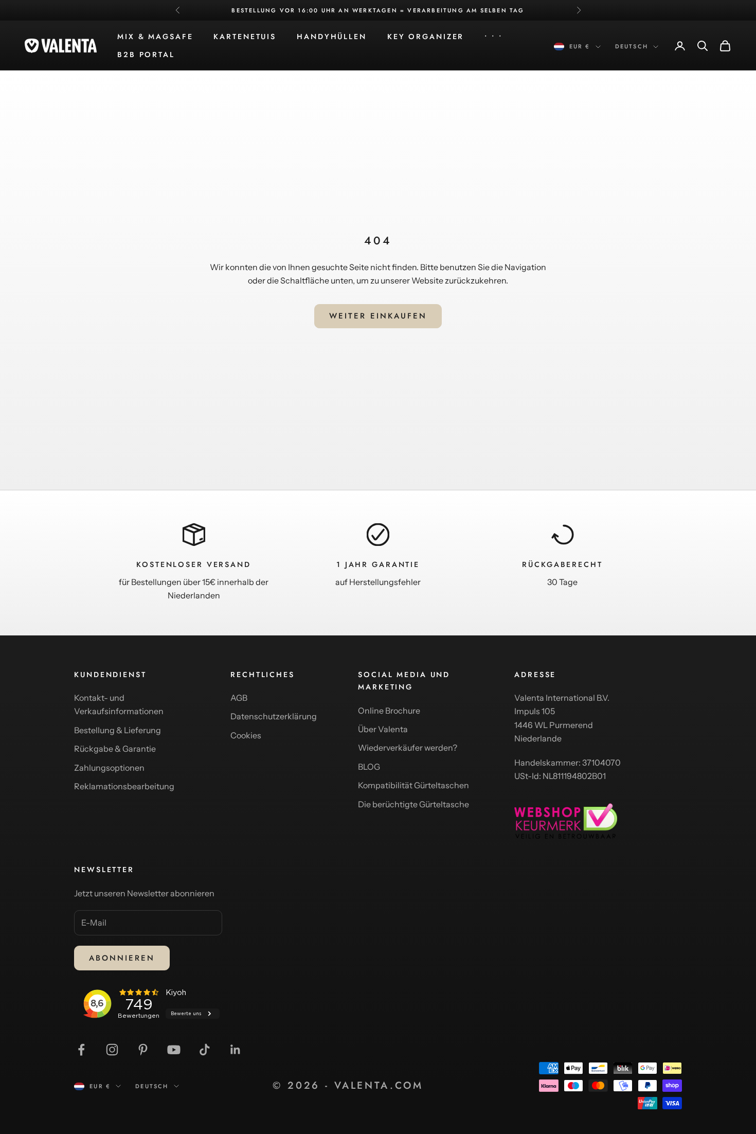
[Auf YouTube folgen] (174, 1049)
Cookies (245, 735)
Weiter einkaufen (378, 316)
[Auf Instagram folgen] (112, 1049)
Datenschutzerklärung (273, 716)
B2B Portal (146, 54)
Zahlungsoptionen (109, 768)
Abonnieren (122, 958)
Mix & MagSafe (155, 36)
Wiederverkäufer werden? (407, 747)
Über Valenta (383, 729)
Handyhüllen (332, 36)
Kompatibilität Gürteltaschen (413, 785)
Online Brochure (389, 710)
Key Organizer (425, 36)
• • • (493, 36)
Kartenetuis (244, 36)
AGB (238, 698)
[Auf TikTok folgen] (204, 1049)
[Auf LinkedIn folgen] (235, 1049)
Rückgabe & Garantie (115, 748)
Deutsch (631, 46)
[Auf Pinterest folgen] (143, 1049)
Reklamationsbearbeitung (124, 786)
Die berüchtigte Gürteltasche (413, 804)
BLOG (369, 766)
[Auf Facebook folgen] (81, 1049)
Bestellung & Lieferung (117, 730)
